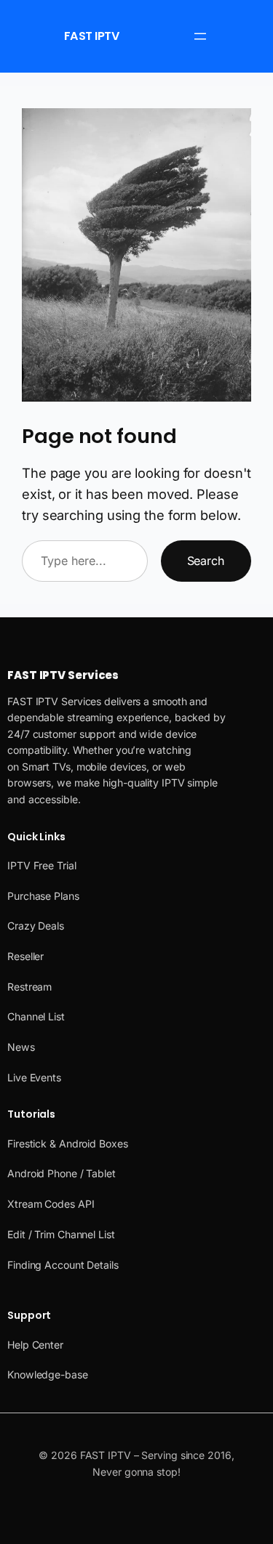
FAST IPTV (91, 36)
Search (206, 560)
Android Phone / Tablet (61, 1173)
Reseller (25, 956)
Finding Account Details (63, 1265)
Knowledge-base (47, 1374)
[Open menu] (200, 36)
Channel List (36, 1016)
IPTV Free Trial (41, 865)
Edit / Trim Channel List (61, 1234)
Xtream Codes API (50, 1204)
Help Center (35, 1344)
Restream (29, 986)
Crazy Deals (35, 925)
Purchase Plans (43, 896)
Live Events (34, 1077)
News (21, 1047)
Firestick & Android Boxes (67, 1143)
